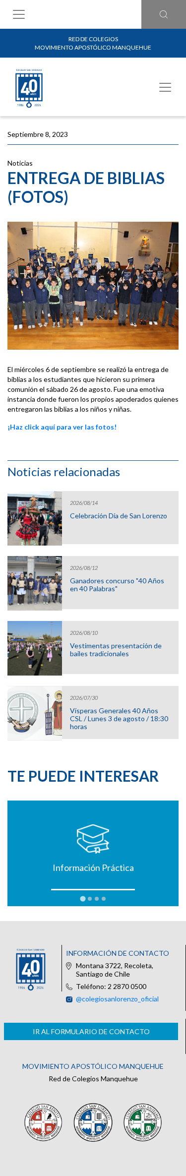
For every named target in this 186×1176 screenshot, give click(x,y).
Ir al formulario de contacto (91, 1031)
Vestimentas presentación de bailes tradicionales (116, 650)
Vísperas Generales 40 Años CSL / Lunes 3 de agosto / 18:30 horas (119, 719)
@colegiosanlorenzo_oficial (117, 998)
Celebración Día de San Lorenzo (118, 516)
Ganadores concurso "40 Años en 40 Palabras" (117, 585)
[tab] (82, 898)
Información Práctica (93, 867)
